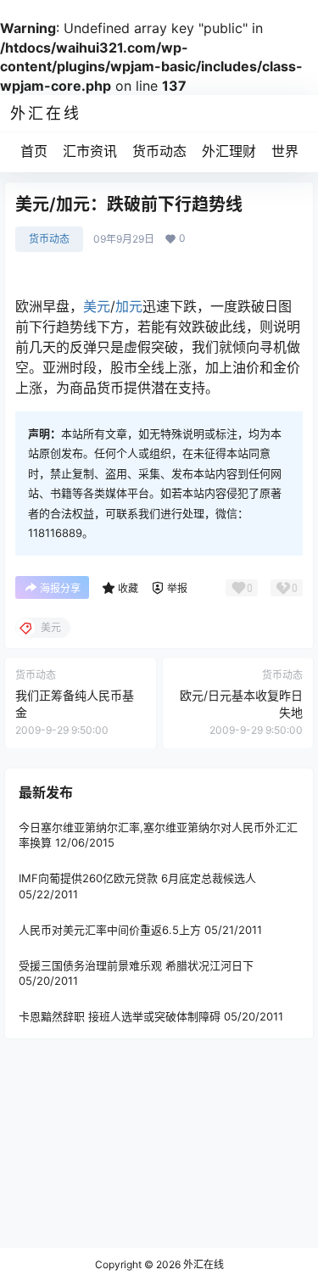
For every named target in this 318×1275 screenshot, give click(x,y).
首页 (33, 151)
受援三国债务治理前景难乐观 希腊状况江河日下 (136, 965)
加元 (128, 306)
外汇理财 (229, 151)
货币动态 (159, 151)
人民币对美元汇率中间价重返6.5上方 (110, 930)
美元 (96, 306)
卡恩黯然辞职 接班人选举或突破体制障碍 (119, 1016)
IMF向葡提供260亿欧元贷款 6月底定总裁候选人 (137, 878)
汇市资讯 (90, 151)
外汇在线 (202, 1264)
